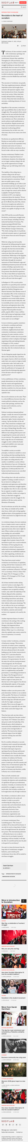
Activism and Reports (7, 1027)
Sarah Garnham (7, 21)
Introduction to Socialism (10, 12)
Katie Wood (6, 927)
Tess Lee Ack (6, 1000)
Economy (4, 1055)
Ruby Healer (6, 1085)
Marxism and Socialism (8, 876)
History (4, 921)
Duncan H (5, 951)
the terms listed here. (17, 1140)
